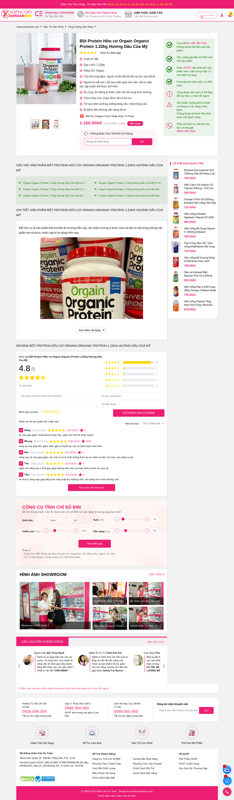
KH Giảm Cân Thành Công (103, 14)
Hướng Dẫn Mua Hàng (145, 758)
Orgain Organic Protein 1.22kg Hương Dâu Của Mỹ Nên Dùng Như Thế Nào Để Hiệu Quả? (131, 189)
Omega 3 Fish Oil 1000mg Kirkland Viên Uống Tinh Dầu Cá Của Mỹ (200, 201)
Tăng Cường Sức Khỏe (80, 26)
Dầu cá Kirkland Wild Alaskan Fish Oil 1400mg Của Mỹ (198, 274)
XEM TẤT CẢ (154, 642)
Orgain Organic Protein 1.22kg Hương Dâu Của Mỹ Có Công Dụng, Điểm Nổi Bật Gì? (55, 183)
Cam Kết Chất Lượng (103, 768)
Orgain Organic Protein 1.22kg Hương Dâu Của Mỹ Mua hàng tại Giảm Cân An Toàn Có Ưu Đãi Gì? (131, 195)
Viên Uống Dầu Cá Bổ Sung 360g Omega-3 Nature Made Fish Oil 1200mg (200, 289)
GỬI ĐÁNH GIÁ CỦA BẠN (139, 412)
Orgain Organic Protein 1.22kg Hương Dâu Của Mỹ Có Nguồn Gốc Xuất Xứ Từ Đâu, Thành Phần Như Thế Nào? (131, 183)
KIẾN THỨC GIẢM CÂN (148, 14)
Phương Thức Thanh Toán (106, 763)
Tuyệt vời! (57, 412)
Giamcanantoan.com (28, 26)
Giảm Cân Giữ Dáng (42, 742)
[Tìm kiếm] (201, 16)
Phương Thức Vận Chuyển (147, 763)
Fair (47, 412)
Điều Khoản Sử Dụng (103, 773)
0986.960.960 (186, 131)
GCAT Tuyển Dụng (189, 763)
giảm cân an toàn (126, 795)
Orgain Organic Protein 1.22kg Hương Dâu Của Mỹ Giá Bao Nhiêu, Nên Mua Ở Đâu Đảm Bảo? (55, 195)
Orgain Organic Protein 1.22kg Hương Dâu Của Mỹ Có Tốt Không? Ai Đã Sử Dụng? (55, 189)
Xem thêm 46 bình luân (91, 487)
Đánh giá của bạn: (29, 412)
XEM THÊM (155, 574)
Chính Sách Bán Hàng (145, 773)
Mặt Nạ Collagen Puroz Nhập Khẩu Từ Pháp (110, 116)
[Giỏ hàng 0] (230, 18)
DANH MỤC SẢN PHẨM (59, 14)
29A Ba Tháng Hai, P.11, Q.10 (59, 758)
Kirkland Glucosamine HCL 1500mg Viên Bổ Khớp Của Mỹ (199, 172)
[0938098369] (227, 791)
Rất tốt (54, 412)
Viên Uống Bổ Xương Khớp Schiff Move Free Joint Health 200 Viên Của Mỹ (199, 259)
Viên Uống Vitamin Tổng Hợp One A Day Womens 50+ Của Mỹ (198, 303)
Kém (44, 412)
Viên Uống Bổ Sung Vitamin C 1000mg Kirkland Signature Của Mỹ (199, 230)
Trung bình (51, 412)
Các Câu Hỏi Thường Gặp (193, 768)
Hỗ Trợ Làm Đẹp (92, 742)
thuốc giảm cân (106, 795)
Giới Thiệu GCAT (188, 758)
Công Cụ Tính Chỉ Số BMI (106, 758)
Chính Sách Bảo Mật (103, 777)
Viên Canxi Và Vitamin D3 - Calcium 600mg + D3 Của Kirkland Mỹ (199, 186)
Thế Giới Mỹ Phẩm (192, 742)
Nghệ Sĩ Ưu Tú (105, 652)
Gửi (206, 710)
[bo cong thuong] (45, 779)
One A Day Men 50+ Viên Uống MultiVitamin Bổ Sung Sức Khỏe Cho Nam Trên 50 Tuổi (200, 245)
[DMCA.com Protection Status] (27, 778)
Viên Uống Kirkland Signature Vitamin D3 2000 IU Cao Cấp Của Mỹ (199, 216)
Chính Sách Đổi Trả (143, 768)
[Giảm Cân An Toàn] (16, 14)
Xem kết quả (94, 543)
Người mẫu (49, 652)
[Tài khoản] (222, 18)
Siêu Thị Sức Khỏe (54, 26)
